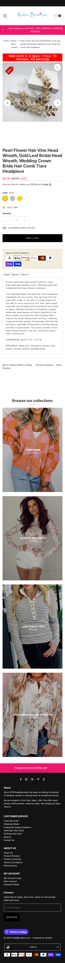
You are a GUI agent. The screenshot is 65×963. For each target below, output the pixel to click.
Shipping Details (11, 824)
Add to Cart (32, 238)
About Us (8, 853)
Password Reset (11, 884)
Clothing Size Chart (13, 834)
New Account (10, 881)
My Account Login (12, 878)
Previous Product (44, 365)
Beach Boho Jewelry (14, 44)
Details (6, 274)
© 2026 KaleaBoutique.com (17, 938)
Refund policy (10, 865)
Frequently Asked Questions (17, 827)
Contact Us (9, 840)
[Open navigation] (5, 16)
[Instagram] (26, 779)
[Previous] (3, 30)
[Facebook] (20, 779)
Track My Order (11, 821)
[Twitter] (32, 779)
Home (6, 41)
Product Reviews (12, 856)
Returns (25, 274)
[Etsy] (44, 779)
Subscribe (11, 917)
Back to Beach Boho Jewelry (17, 365)
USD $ (33, 947)
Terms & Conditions (13, 862)
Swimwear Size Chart (14, 830)
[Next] (62, 30)
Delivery (15, 274)
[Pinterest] (38, 779)
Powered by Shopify (42, 938)
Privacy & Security (12, 859)
